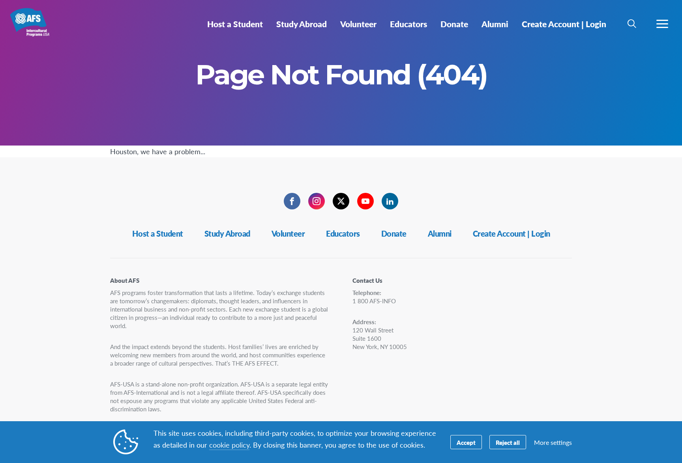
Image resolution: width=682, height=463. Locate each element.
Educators (343, 233)
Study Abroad (227, 233)
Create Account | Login (511, 233)
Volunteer (288, 233)
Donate (394, 233)
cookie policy (229, 445)
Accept (466, 442)
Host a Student (157, 233)
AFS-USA (34, 27)
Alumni (440, 233)
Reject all (508, 442)
